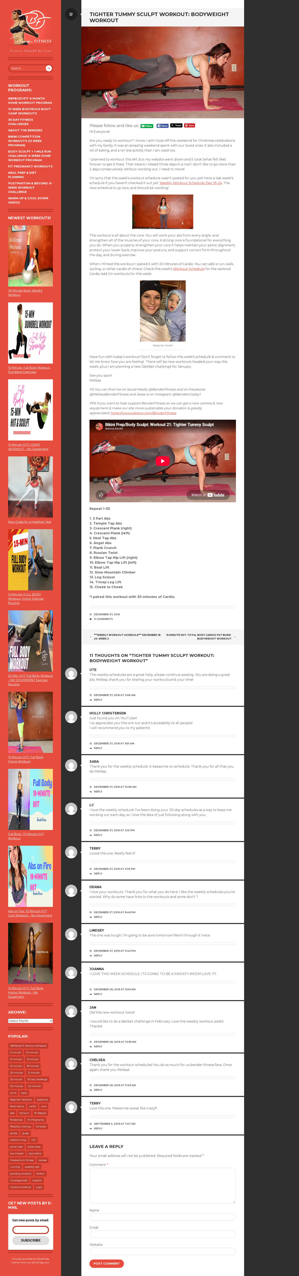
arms (13, 1092)
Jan (92, 1007)
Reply (98, 699)
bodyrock (42, 1099)
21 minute (33, 1072)
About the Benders (25, 130)
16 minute (16, 1065)
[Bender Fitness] (30, 30)
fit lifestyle (40, 1112)
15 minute (32, 1059)
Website (96, 1245)
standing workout (20, 1173)
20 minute (16, 1072)
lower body (34, 1146)
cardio (32, 1106)
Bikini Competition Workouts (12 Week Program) (25, 141)
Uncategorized (18, 1180)
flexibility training (20, 1126)
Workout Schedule (189, 269)
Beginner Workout (21, 1099)
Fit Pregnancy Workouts (30, 166)
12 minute (16, 1059)
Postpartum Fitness (21, 1160)
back (24, 1092)
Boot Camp (17, 1106)
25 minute (16, 1079)
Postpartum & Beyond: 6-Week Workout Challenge (30, 187)
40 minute (34, 1086)
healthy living (18, 1139)
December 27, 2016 (107, 614)
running (15, 1166)
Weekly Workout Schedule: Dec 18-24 (191, 183)
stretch (40, 1173)
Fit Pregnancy (35, 1119)
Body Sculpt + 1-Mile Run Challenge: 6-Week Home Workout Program (29, 156)
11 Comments (103, 619)
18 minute (33, 1065)
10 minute (32, 1052)
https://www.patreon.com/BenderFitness (143, 413)
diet (12, 1112)
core (43, 1106)
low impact (17, 1153)
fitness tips (16, 1119)
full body (41, 1126)
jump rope (16, 1146)
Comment (98, 1165)
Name (94, 1210)
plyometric (35, 1153)
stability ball (32, 1166)
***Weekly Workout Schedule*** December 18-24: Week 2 (128, 636)
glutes (13, 1133)
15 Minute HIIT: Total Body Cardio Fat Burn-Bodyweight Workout (198, 636)
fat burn (24, 1112)
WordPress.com (40, 1262)
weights (37, 1180)
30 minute (16, 1086)
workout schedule (20, 1187)
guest (25, 1133)
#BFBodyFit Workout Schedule (28, 1045)
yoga (39, 1187)
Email (93, 1228)
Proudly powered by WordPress (30, 1258)
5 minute (15, 1052)
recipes (42, 1160)
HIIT (33, 1139)
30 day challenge (37, 1079)
